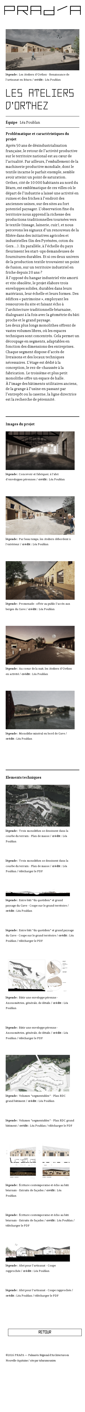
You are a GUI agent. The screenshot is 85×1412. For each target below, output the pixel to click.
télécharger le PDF (31, 871)
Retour (44, 1332)
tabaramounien (47, 1360)
